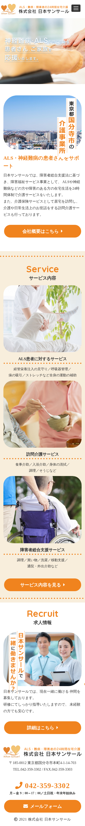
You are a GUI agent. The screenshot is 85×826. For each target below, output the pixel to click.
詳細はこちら (40, 727)
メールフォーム (46, 806)
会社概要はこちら (40, 231)
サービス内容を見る (40, 584)
